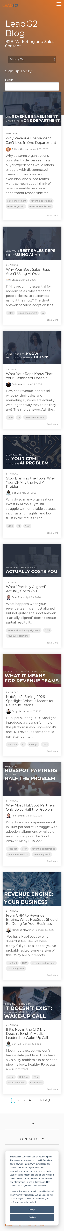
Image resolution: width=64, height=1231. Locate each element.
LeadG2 (15, 279)
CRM (10, 417)
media (11, 1077)
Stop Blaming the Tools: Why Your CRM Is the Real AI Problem (30, 482)
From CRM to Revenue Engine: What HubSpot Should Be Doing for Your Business (32, 919)
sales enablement (16, 200)
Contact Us (30, 1139)
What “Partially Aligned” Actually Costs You (26, 589)
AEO (27, 525)
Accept (32, 1209)
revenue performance (43, 848)
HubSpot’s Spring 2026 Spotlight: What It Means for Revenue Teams (30, 701)
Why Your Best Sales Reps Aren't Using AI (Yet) (28, 271)
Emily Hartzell (18, 711)
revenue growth (15, 206)
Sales (10, 312)
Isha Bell (16, 492)
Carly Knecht (18, 384)
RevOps (33, 744)
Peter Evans (17, 597)
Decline (32, 1217)
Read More (52, 215)
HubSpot (12, 744)
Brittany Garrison (20, 149)
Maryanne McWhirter (22, 929)
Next (43, 1100)
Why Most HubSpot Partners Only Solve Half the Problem (30, 807)
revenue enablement (40, 206)
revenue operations (41, 200)
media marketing (16, 1082)
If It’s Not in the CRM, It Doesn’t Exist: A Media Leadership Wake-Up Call (27, 1033)
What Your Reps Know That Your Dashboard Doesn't (29, 376)
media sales (36, 1082)
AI (43, 312)
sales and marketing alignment (24, 630)
